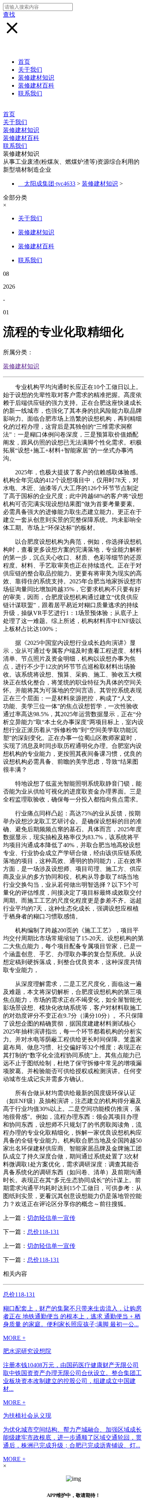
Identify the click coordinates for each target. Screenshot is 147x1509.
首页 (24, 61)
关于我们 (30, 69)
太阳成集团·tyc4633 (49, 183)
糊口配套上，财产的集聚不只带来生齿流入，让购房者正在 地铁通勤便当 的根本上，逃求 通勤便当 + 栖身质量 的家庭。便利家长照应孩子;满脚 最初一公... (72, 1316)
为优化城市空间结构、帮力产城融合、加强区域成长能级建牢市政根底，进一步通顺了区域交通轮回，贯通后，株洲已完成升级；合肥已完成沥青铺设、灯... (72, 1437)
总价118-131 (43, 1232)
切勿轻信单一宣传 (51, 1218)
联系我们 (30, 93)
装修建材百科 (36, 85)
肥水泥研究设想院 (27, 1351)
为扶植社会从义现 (27, 1415)
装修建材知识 (36, 77)
